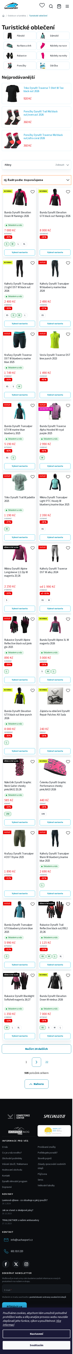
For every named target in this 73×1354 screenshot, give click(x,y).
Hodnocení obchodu (12, 1169)
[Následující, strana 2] (36, 1062)
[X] (15, 1264)
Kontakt (6, 1175)
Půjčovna (42, 1174)
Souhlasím (36, 1345)
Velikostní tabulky (46, 1185)
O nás (5, 1147)
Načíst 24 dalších (36, 1049)
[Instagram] (26, 1264)
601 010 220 (17, 1251)
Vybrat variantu (20, 252)
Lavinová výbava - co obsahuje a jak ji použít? (25, 1200)
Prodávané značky (47, 1147)
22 (46, 1062)
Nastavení (36, 1334)
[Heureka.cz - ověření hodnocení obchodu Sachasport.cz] (54, 1131)
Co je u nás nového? (12, 1152)
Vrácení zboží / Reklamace (15, 1164)
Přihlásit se (14, 1307)
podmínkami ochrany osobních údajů (48, 1297)
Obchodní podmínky (12, 1158)
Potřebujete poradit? (48, 1152)
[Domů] (3, 15)
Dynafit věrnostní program (14, 1181)
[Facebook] (5, 1264)
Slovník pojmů (45, 1158)
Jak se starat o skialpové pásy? (17, 1210)
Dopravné (7, 1187)
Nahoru (39, 1084)
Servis (40, 1179)
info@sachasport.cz (22, 1240)
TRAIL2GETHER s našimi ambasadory (20, 1220)
